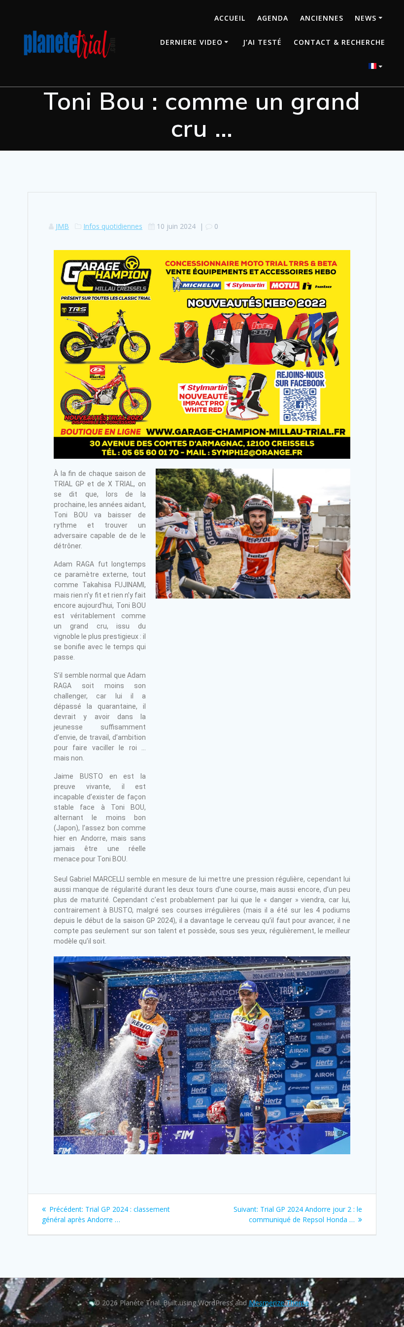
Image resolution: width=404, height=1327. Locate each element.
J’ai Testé (262, 42)
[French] (377, 67)
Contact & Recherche (339, 42)
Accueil (229, 18)
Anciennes (321, 18)
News (365, 18)
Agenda (272, 18)
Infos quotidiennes (112, 226)
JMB (62, 226)
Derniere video (191, 42)
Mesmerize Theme (279, 1302)
